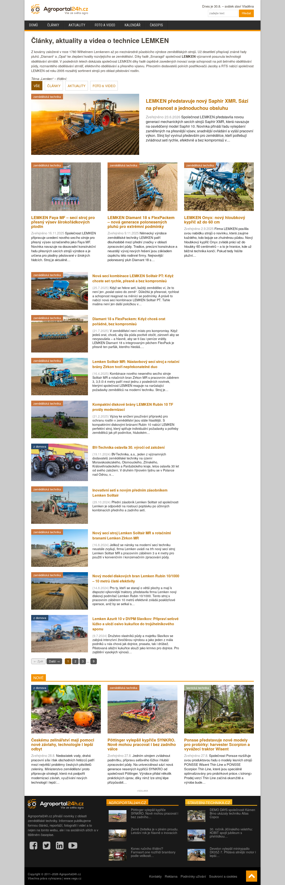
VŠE (37, 85)
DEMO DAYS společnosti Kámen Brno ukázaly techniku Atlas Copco (232, 813)
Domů (33, 25)
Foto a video (105, 25)
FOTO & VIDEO (104, 85)
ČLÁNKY (54, 85)
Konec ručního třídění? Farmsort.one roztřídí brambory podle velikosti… (153, 852)
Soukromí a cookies (223, 876)
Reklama (171, 876)
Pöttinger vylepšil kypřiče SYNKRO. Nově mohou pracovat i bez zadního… (154, 813)
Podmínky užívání (193, 876)
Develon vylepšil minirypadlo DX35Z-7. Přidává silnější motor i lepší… (233, 852)
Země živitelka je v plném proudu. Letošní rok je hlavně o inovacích (154, 831)
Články (53, 25)
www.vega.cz (72, 878)
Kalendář (132, 25)
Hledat (246, 13)
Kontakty (155, 876)
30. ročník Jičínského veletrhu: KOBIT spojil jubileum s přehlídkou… (231, 832)
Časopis (156, 25)
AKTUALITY (77, 85)
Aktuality (77, 25)
